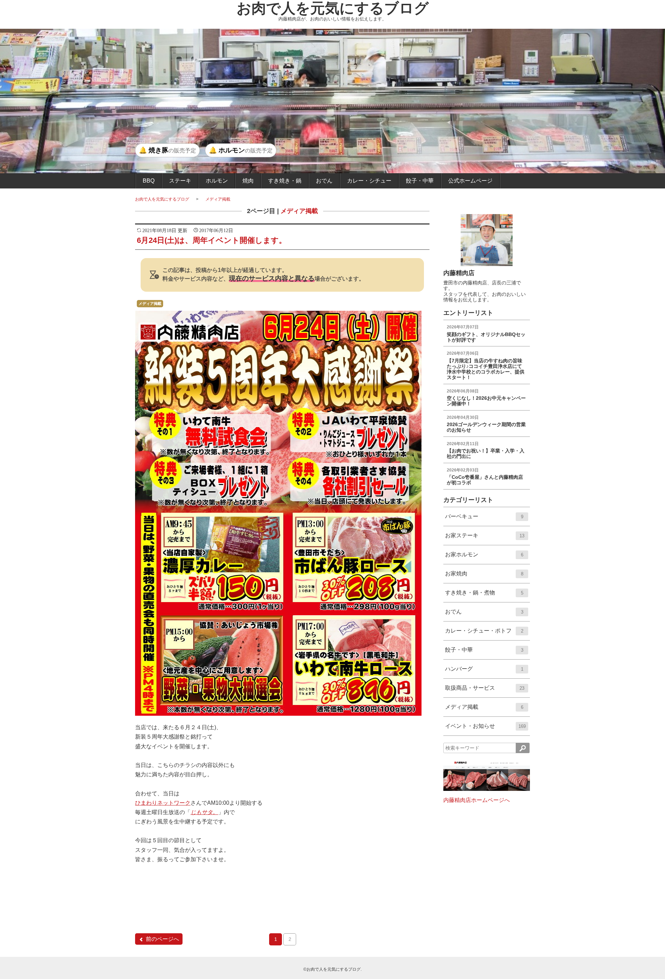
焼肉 (248, 181)
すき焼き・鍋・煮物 (484, 595)
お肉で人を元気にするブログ (333, 8)
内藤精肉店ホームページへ (476, 800)
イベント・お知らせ (485, 729)
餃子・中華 (420, 181)
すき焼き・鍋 (284, 181)
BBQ (148, 181)
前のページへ (162, 939)
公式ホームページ (470, 181)
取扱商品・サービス (484, 691)
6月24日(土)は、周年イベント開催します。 (211, 240)
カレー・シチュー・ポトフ (484, 633)
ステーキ (180, 181)
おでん (324, 181)
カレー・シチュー (369, 181)
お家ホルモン (484, 557)
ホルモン (217, 181)
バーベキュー (484, 519)
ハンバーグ (484, 671)
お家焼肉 (484, 576)
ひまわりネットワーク (162, 803)
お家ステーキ (484, 538)
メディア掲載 (217, 199)
